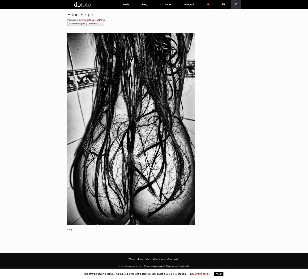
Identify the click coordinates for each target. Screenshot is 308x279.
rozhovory (165, 4)
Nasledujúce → (95, 23)
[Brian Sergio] (131, 223)
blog (144, 4)
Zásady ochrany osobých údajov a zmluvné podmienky (154, 259)
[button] (236, 4)
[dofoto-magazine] (82, 4)
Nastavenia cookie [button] (200, 273)
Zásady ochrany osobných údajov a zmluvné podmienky (166, 266)
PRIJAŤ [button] (219, 274)
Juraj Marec (99, 19)
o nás (126, 4)
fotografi (189, 4)
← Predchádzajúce (77, 23)
